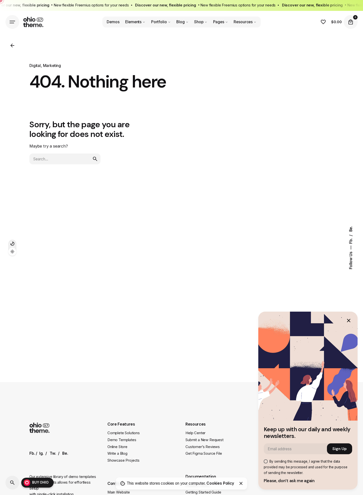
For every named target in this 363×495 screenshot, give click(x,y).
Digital (35, 65)
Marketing (52, 65)
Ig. (41, 453)
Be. (350, 229)
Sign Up (339, 448)
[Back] (12, 45)
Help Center (195, 433)
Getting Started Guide (203, 492)
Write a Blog (117, 453)
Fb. (350, 240)
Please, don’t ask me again (289, 480)
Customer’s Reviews (202, 447)
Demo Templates (121, 440)
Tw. (53, 453)
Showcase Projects (123, 460)
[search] (95, 158)
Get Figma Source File (203, 453)
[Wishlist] (323, 22)
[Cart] (351, 22)
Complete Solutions (123, 433)
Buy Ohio (40, 482)
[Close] (241, 483)
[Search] (12, 483)
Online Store (117, 447)
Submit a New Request (204, 440)
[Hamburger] (12, 22)
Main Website (118, 492)
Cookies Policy (220, 483)
